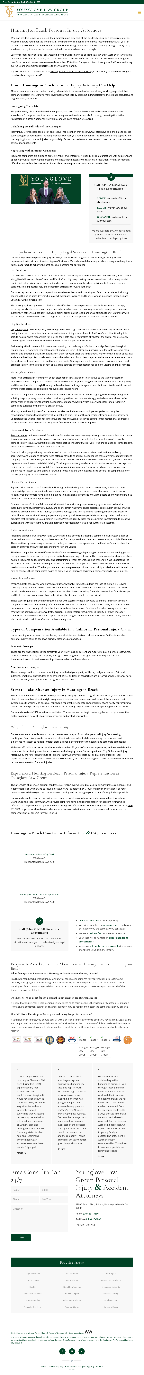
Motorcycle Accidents (111, 1287)
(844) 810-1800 (93, 1219)
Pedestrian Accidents (33, 1293)
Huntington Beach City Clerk (39, 854)
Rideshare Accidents (72, 1300)
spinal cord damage (61, 511)
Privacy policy (88, 1366)
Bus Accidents (33, 1280)
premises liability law (21, 364)
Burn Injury (111, 1273)
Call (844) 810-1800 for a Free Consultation (39, 931)
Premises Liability (111, 1293)
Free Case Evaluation (73, 1366)
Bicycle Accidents (33, 1273)
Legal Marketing (75, 1333)
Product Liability (33, 1300)
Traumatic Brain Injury (33, 1307)
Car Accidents (72, 1280)
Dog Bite (33, 1287)
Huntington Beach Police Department (39, 894)
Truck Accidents (72, 1307)
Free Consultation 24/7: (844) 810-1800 (21, 2)
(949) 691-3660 (91, 1213)
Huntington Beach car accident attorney (71, 71)
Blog (61, 1366)
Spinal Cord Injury (110, 1300)
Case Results (53, 1366)
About (43, 1366)
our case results (91, 139)
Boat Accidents (72, 1273)
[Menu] (139, 12)
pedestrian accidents (59, 286)
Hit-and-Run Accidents (72, 1287)
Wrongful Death (111, 1307)
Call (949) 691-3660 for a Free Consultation (111, 187)
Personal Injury (72, 1293)
